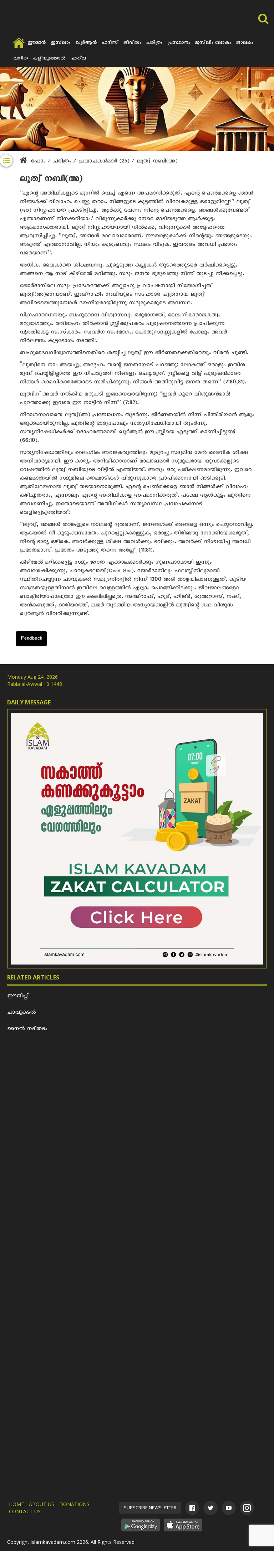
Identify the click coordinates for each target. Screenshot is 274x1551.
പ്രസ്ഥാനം (178, 43)
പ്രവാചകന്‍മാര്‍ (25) (104, 162)
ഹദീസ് (110, 43)
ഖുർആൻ (86, 43)
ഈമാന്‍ (36, 43)
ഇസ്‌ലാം (60, 43)
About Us (41, 1504)
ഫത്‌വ (78, 59)
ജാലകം (244, 43)
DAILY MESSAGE (29, 702)
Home (16, 1504)
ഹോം (38, 162)
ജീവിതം (132, 43)
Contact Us (25, 1511)
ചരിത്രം (154, 43)
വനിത (20, 59)
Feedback (31, 639)
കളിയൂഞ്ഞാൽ (49, 59)
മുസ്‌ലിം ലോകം (213, 43)
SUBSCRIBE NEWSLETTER (150, 1507)
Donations (74, 1504)
